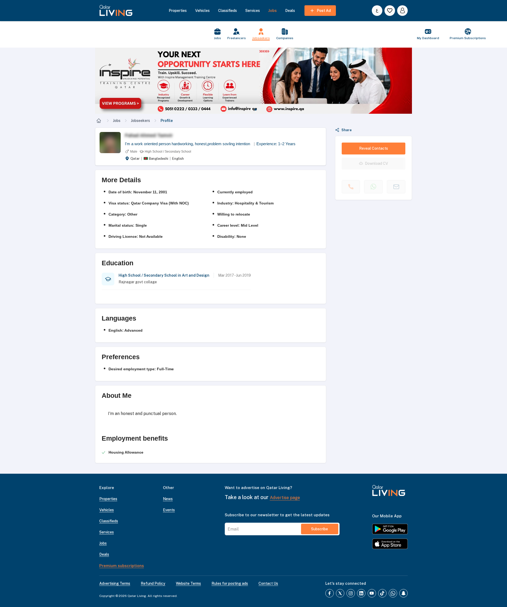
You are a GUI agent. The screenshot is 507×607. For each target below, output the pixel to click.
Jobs (116, 120)
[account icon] (402, 10)
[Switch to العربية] (377, 10)
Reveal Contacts (373, 148)
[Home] (98, 120)
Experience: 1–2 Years (275, 144)
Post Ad (324, 10)
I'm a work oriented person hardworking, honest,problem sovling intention (190, 144)
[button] (248, 81)
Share (346, 130)
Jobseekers (140, 120)
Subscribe (319, 529)
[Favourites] (389, 10)
